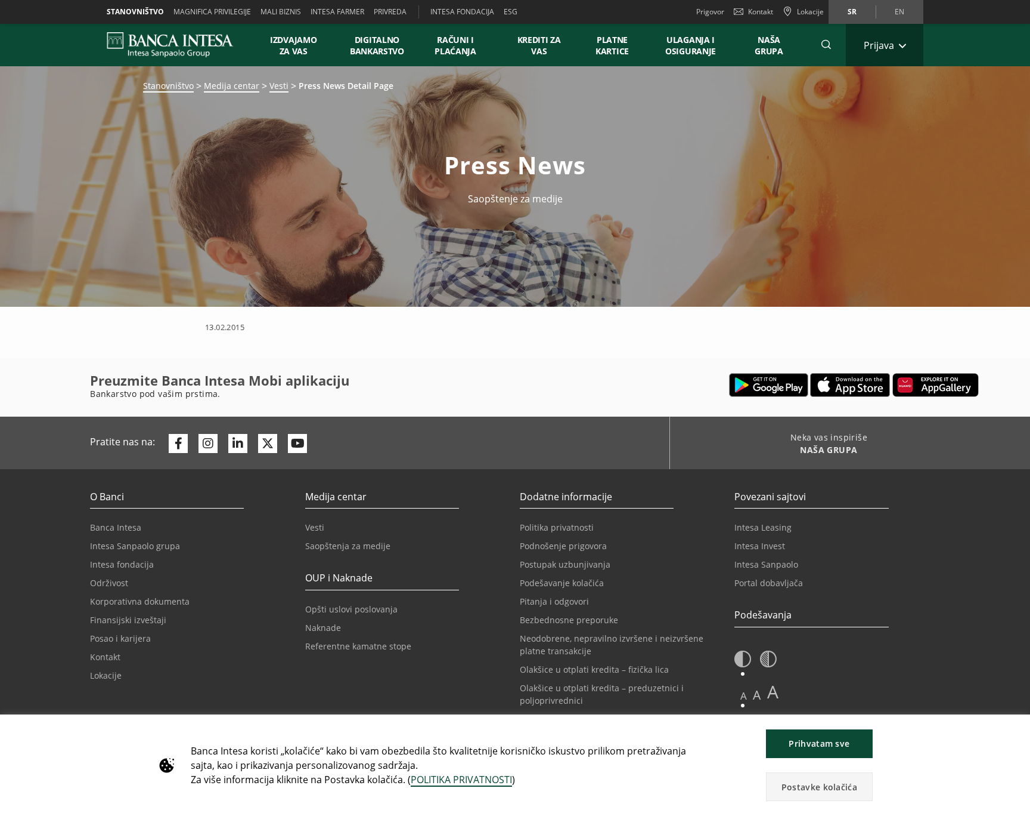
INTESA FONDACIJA (462, 12)
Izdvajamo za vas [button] (298, 45)
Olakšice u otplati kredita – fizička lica (594, 669)
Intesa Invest (759, 546)
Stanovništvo (135, 12)
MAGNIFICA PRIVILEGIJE (212, 12)
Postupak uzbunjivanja (565, 564)
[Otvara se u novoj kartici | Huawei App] (935, 385)
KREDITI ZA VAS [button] (533, 45)
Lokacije (106, 675)
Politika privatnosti (557, 527)
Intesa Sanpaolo (766, 564)
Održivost (109, 583)
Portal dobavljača (768, 583)
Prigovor (710, 12)
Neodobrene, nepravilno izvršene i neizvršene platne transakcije (611, 645)
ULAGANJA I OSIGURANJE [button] (690, 45)
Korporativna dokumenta (140, 601)
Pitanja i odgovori (554, 601)
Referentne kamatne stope (358, 646)
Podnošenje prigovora (563, 546)
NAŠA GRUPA (769, 45)
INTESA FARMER (337, 12)
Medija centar (231, 85)
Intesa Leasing (763, 527)
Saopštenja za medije (347, 546)
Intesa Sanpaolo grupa (135, 546)
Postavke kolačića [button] (819, 787)
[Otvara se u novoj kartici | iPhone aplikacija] (850, 385)
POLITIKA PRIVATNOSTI (461, 779)
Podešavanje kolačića (562, 583)
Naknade (323, 627)
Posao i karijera (120, 638)
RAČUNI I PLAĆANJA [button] (455, 45)
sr (852, 12)
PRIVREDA (390, 12)
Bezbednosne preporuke (569, 620)
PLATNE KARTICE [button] (612, 45)
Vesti (278, 85)
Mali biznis (280, 12)
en (899, 12)
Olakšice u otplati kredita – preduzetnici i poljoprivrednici (602, 694)
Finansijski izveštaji (128, 620)
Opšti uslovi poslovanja (351, 609)
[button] (826, 45)
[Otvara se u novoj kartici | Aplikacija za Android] (768, 385)
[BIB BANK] (177, 45)
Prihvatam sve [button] (819, 743)
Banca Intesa (115, 527)
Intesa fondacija (122, 564)
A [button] (743, 696)
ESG (510, 12)
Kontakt (760, 12)
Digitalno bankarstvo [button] (377, 45)
